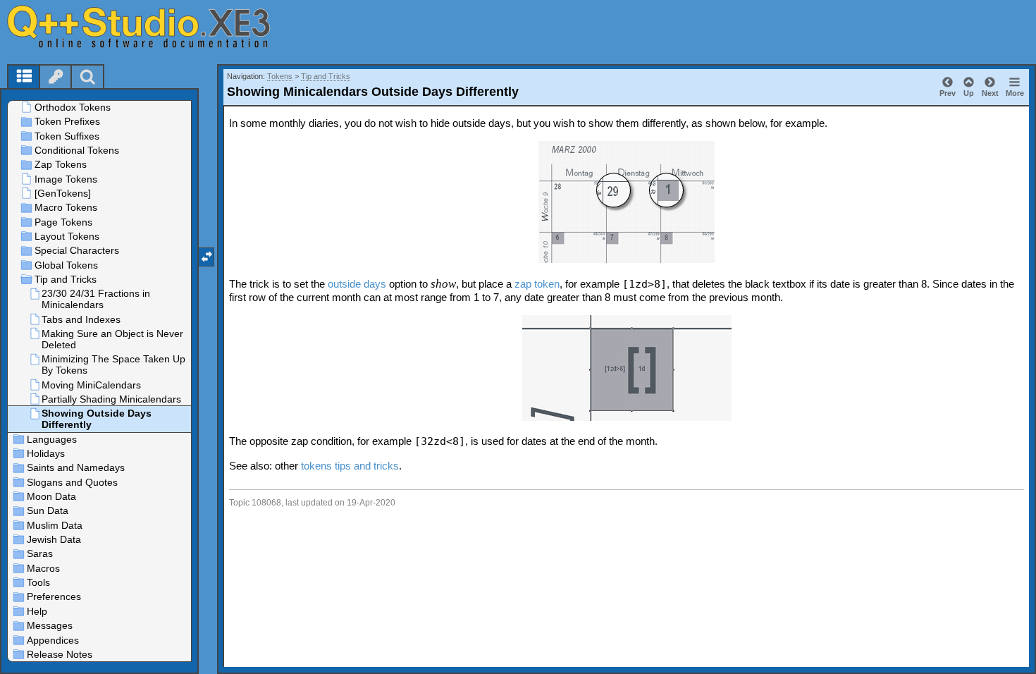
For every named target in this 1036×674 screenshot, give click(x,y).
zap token (537, 284)
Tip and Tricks (325, 76)
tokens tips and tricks (350, 466)
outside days (357, 284)
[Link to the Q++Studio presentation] (156, 26)
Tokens (279, 76)
